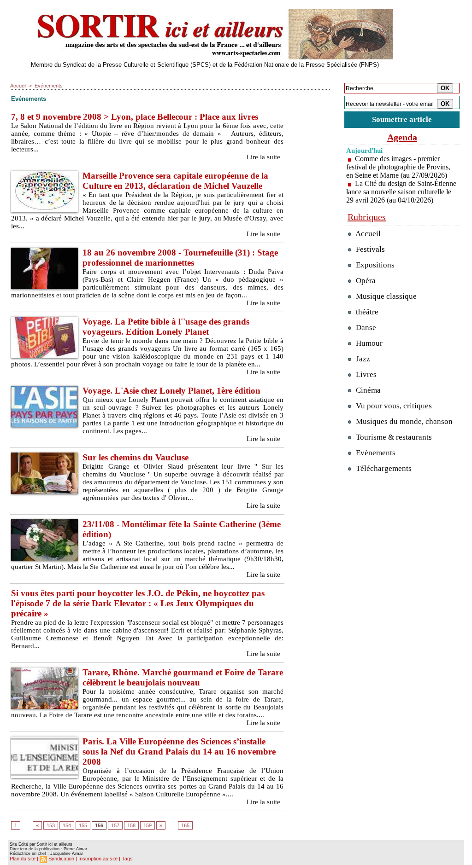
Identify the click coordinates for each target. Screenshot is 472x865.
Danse (365, 327)
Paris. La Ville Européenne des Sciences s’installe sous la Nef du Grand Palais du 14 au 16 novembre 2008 (179, 751)
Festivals (369, 249)
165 (185, 825)
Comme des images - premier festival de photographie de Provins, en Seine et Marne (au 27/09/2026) (398, 167)
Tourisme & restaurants (393, 437)
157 (115, 825)
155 (83, 825)
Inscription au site (98, 858)
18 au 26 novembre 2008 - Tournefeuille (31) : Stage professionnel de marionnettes (180, 257)
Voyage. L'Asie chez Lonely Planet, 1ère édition (171, 390)
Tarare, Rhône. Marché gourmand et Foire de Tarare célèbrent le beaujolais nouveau (183, 677)
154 (67, 825)
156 (99, 825)
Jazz (362, 358)
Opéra (365, 280)
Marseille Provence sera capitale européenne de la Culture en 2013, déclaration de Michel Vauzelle (175, 181)
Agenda (402, 137)
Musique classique (385, 296)
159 (147, 825)
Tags (127, 858)
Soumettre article (402, 119)
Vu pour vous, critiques (393, 405)
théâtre (366, 312)
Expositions (374, 265)
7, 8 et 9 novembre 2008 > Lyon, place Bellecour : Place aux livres (134, 117)
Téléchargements (383, 468)
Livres (365, 374)
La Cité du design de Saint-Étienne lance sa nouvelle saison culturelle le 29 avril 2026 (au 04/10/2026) (401, 192)
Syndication (61, 858)
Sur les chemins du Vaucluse (136, 457)
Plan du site (22, 858)
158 (131, 825)
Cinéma (367, 390)
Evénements (49, 85)
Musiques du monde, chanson (403, 421)
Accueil (18, 85)
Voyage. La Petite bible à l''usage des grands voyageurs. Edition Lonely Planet (166, 327)
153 (51, 825)
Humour (368, 343)
